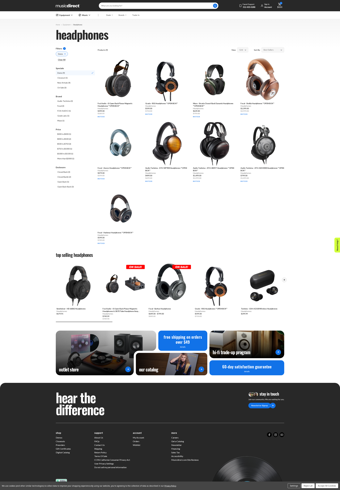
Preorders (60, 445)
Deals (108, 15)
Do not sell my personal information (110, 467)
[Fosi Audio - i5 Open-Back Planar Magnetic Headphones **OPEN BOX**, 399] (119, 79)
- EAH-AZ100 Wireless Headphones (259, 309)
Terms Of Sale (100, 456)
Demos (59, 437)
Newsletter (176, 445)
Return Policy (100, 452)
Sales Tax (175, 452)
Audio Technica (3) (65, 101)
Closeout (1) (62, 78)
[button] (284, 281)
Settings (294, 485)
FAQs (96, 441)
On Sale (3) (61, 87)
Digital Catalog (63, 452)
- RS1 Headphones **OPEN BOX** (161, 103)
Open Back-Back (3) (65, 187)
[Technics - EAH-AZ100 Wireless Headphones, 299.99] (262, 284)
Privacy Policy (170, 486)
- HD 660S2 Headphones (71, 309)
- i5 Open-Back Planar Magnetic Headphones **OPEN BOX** (115, 104)
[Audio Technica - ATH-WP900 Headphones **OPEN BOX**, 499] (167, 144)
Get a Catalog (177, 441)
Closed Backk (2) (64, 177)
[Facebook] (269, 434)
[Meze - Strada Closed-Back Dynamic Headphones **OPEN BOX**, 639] (215, 79)
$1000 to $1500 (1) (65, 154)
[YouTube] (281, 434)
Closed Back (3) (63, 172)
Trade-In (135, 15)
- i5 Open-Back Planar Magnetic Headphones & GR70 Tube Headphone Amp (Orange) (120, 310)
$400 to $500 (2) (64, 139)
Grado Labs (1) (63, 116)
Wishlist (136, 445)
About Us (98, 437)
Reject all (308, 485)
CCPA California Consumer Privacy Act (112, 460)
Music (85, 15)
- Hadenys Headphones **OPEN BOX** (115, 232)
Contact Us (99, 445)
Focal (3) (60, 106)
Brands (121, 15)
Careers (174, 437)
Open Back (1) (63, 182)
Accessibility (177, 456)
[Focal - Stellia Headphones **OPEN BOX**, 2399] (262, 79)
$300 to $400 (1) (64, 134)
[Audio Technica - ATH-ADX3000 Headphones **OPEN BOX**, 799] (262, 144)
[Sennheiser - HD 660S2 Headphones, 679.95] (77, 284)
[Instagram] (275, 434)
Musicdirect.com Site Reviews (185, 460)
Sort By (257, 50)
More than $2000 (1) (65, 158)
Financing (175, 448)
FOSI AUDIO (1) (64, 111)
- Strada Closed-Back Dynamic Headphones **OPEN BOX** (213, 104)
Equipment (64, 15)
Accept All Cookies (327, 485)
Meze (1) (60, 120)
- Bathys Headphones (160, 309)
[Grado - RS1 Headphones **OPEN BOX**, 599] (167, 79)
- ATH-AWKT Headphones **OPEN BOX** (213, 169)
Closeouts (60, 441)
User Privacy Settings (104, 463)
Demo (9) (61, 73)
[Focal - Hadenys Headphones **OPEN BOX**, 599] (119, 208)
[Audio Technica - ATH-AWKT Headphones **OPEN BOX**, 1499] (215, 144)
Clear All (61, 59)
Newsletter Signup (259, 405)
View (233, 50)
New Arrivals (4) (63, 83)
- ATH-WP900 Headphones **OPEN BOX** (166, 169)
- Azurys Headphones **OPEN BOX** (115, 168)
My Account (138, 437)
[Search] (215, 6)
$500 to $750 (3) (64, 144)
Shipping (98, 448)
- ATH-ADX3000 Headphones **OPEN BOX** (262, 169)
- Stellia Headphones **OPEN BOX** (257, 103)
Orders (136, 441)
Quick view (119, 93)
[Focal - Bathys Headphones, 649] (170, 284)
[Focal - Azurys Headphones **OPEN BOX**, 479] (119, 144)
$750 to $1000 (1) (64, 149)
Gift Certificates (63, 448)
